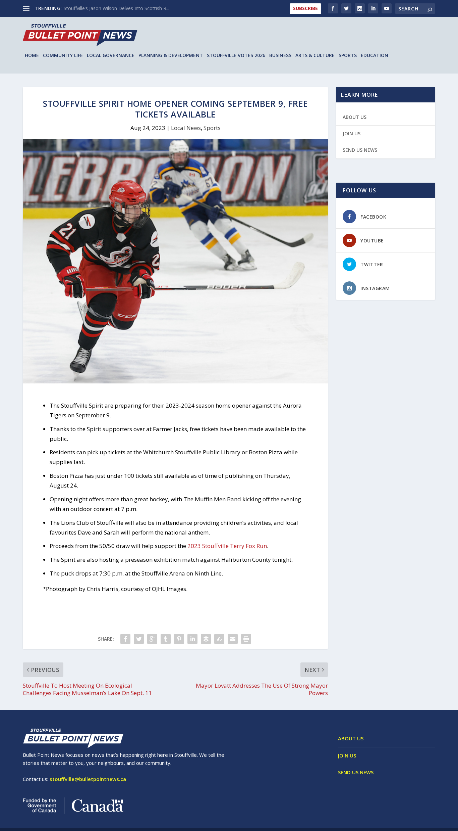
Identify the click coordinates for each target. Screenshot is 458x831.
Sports (348, 55)
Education (374, 55)
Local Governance (110, 55)
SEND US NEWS (360, 150)
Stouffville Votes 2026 (236, 55)
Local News (186, 128)
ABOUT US (354, 117)
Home (32, 55)
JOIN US (351, 133)
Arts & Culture (315, 55)
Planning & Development (170, 55)
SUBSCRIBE (305, 8)
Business (280, 55)
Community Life (63, 55)
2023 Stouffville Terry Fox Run (227, 546)
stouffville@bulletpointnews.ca (88, 779)
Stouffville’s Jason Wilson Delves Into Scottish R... (116, 8)
